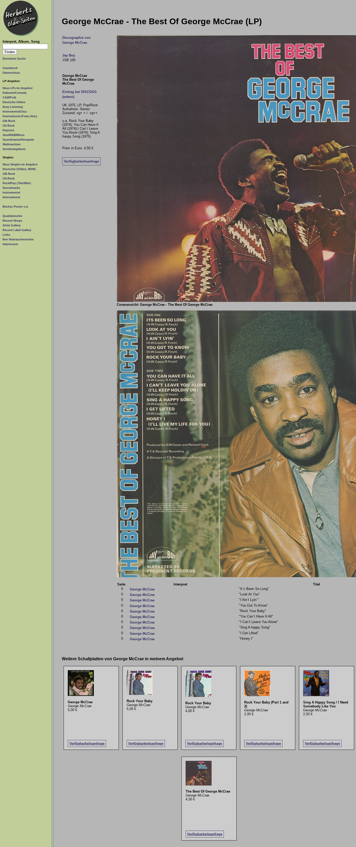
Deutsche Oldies (14, 102)
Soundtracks (11, 187)
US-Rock (9, 125)
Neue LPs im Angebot (18, 88)
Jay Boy (68, 55)
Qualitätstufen (12, 215)
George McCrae (142, 589)
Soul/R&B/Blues (13, 134)
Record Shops (12, 220)
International (11, 197)
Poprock (8, 130)
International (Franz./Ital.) (20, 116)
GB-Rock (9, 120)
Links (6, 234)
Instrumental (11, 192)
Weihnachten (12, 144)
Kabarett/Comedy (15, 92)
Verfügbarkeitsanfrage (81, 161)
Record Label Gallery (17, 230)
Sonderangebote (14, 149)
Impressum (10, 244)
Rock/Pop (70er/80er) (17, 183)
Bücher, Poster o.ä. (15, 206)
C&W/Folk (9, 97)
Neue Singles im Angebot (20, 164)
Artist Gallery (12, 225)
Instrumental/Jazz (15, 111)
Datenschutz (11, 72)
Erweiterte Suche (14, 58)
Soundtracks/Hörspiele (18, 139)
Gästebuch (10, 68)
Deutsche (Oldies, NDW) (19, 169)
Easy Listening (13, 106)
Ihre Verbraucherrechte (18, 239)
